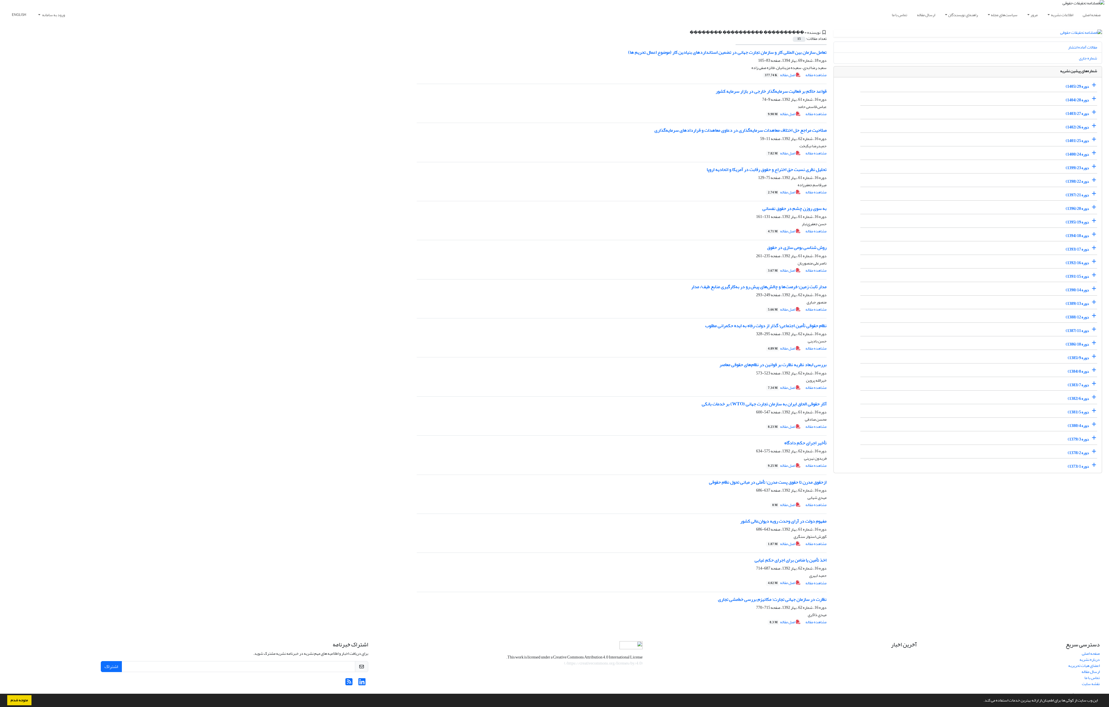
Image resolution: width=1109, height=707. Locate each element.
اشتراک (111, 666)
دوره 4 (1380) (1078, 426)
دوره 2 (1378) (1078, 453)
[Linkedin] (362, 683)
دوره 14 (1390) (1077, 290)
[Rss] (349, 683)
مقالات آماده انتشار (1082, 47)
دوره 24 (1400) (1077, 154)
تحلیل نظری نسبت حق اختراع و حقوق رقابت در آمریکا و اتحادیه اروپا (767, 169)
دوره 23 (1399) (1077, 168)
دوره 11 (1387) (1077, 331)
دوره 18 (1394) (1077, 236)
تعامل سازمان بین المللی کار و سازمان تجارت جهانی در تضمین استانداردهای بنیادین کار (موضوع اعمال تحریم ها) (727, 52)
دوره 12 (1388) (1077, 317)
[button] (982, 701)
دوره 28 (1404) (1077, 100)
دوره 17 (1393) (1077, 249)
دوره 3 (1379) (1078, 439)
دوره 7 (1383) (1078, 385)
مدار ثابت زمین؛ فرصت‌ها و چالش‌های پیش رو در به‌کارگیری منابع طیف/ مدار (759, 286)
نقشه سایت (1091, 684)
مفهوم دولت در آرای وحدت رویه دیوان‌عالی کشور (783, 521)
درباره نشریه (1090, 659)
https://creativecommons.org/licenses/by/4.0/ (603, 663)
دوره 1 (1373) (1078, 466)
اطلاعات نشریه (1062, 15)
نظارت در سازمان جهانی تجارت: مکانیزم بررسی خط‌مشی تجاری (772, 599)
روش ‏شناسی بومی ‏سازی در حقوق (797, 247)
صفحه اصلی (1092, 15)
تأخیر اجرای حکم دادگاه (805, 443)
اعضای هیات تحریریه (1084, 665)
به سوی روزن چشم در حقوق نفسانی (794, 208)
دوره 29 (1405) (1077, 86)
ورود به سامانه (53, 15)
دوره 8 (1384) (1078, 371)
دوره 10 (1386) (1077, 344)
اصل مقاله (780, 75)
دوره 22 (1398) (1077, 181)
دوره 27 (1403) (1077, 113)
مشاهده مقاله (816, 75)
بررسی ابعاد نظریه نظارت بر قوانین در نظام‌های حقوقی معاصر (773, 364)
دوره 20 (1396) (1077, 208)
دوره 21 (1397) (1077, 195)
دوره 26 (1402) (1077, 127)
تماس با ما (899, 15)
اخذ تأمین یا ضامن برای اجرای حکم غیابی (791, 560)
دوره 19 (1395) (1077, 222)
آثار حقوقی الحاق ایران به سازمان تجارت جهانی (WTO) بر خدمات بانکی (764, 404)
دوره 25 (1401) (1077, 141)
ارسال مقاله (926, 15)
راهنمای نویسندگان (963, 15)
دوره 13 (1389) (1077, 303)
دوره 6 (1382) (1078, 398)
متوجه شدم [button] (19, 700)
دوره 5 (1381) (1078, 412)
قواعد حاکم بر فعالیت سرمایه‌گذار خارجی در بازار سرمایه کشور (771, 91)
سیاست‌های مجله (1004, 15)
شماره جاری (1088, 58)
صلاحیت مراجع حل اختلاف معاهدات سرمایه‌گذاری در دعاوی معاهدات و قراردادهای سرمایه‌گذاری (740, 130)
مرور (1034, 15)
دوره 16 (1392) (1077, 263)
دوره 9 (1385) (1078, 358)
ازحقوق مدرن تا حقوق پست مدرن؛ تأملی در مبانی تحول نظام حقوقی (768, 482)
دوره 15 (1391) (1077, 276)
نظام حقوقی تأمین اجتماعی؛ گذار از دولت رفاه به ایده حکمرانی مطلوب (766, 325)
